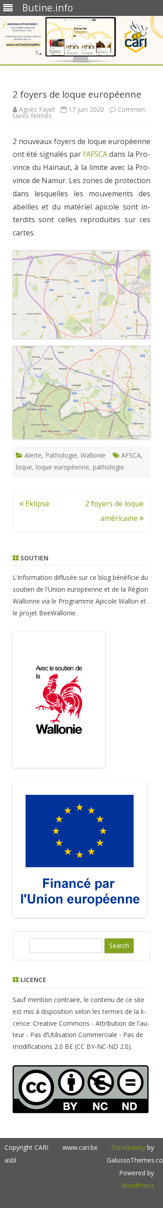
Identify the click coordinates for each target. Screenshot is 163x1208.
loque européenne (62, 467)
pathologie (108, 467)
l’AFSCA (95, 154)
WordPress (138, 1185)
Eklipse (36, 504)
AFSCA (131, 455)
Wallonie (93, 455)
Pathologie (61, 455)
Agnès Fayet (37, 109)
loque (24, 467)
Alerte (33, 455)
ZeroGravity (128, 1147)
